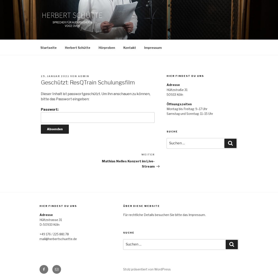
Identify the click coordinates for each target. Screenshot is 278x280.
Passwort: (50, 109)
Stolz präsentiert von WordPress (147, 269)
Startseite (48, 47)
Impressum (153, 47)
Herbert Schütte (77, 47)
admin (83, 76)
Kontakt (129, 47)
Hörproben (107, 47)
